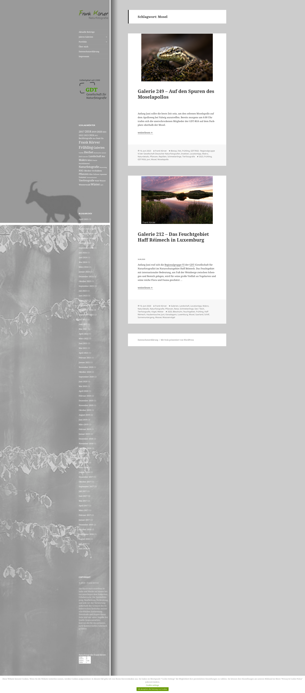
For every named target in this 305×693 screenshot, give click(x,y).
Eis (102, 138)
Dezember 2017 (86, 477)
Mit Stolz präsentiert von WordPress (177, 340)
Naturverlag (103, 167)
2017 (81, 131)
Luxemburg (183, 314)
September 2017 (86, 486)
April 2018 (83, 462)
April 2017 (83, 505)
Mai (103, 156)
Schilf (206, 314)
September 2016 (86, 534)
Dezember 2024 (86, 233)
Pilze (91, 174)
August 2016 (84, 539)
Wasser (102, 180)
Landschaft (95, 156)
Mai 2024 (83, 262)
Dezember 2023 (86, 276)
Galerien (99, 147)
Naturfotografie (89, 167)
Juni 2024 (83, 257)
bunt (98, 138)
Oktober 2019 (85, 410)
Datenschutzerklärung (89, 51)
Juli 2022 (83, 319)
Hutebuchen (97, 153)
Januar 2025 (84, 229)
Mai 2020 (83, 386)
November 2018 (86, 443)
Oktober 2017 (85, 481)
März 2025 (83, 224)
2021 (104, 132)
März (90, 160)
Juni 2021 (83, 343)
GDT (192, 264)
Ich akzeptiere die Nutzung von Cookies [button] (152, 689)
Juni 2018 (83, 453)
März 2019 (83, 424)
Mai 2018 (83, 458)
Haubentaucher (153, 314)
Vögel (153, 311)
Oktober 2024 (85, 243)
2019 (94, 131)
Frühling (86, 147)
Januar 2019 (84, 434)
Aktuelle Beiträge (87, 32)
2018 (88, 131)
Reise (176, 308)
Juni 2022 (83, 324)
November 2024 (86, 238)
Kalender (85, 156)
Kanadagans (171, 314)
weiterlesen (145, 132)
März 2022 (83, 338)
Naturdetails (143, 156)
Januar (104, 153)
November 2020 (86, 367)
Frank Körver (89, 142)
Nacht (95, 160)
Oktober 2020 (85, 372)
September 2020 (86, 376)
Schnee (96, 174)
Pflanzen (84, 174)
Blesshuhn (177, 311)
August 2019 (84, 415)
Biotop (174, 150)
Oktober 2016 (85, 529)
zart (101, 185)
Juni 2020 (83, 381)
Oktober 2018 (85, 448)
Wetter (160, 311)
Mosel (154, 159)
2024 (91, 135)
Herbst (88, 152)
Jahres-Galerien (86, 37)
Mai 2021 (83, 348)
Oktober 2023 (85, 281)
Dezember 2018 (86, 438)
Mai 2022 (83, 329)
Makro (83, 160)
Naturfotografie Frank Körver (92, 655)
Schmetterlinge (174, 156)
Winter (95, 184)
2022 (81, 135)
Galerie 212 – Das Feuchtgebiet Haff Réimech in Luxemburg (173, 237)
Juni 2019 (83, 419)
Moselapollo (163, 159)
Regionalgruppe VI (175, 264)
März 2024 (83, 267)
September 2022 (86, 314)
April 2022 (83, 333)
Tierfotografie (86, 180)
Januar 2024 (84, 271)
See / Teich (199, 308)
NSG (81, 170)
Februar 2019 (85, 429)
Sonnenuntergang (146, 317)
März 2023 (83, 300)
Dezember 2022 (86, 305)
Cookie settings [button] (152, 685)
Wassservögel (169, 317)
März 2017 (83, 510)
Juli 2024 (83, 252)
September (103, 174)
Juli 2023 (83, 291)
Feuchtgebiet (189, 311)
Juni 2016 (83, 548)
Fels (179, 150)
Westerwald (84, 184)
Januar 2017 (84, 520)
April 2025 (83, 219)
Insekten (185, 153)
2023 (86, 135)
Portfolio (83, 41)
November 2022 (86, 310)
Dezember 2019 (86, 400)
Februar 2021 (85, 357)
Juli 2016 (83, 543)
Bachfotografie (85, 138)
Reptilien (163, 156)
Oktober (87, 170)
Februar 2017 (85, 515)
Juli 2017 (83, 491)
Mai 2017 (83, 500)
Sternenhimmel (92, 177)
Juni (80, 156)
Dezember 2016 (86, 524)
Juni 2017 (83, 496)
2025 (96, 135)
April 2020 (83, 391)
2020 (99, 131)
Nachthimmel (84, 163)
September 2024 (86, 248)
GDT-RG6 (142, 159)
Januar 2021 (84, 362)
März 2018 (83, 467)
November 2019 (86, 405)
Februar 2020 (85, 396)
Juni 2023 (83, 295)
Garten (81, 153)
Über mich (83, 46)
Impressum (84, 56)
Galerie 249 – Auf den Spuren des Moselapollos (176, 94)
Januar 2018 (84, 472)
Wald (97, 181)
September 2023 (86, 286)
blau (94, 138)
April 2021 (83, 353)
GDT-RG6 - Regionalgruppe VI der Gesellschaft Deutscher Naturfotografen (176, 152)
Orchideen (97, 170)
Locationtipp (195, 153)
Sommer (82, 177)
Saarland (199, 314)
